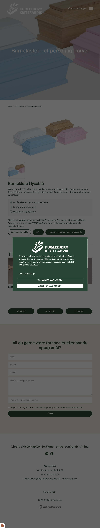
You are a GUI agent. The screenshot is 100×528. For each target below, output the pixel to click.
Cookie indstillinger (27, 274)
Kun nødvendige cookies (50, 280)
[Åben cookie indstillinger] (2, 525)
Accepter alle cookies (50, 286)
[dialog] (50, 264)
